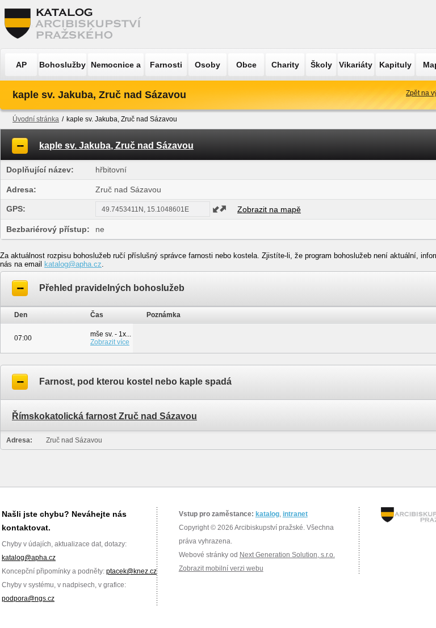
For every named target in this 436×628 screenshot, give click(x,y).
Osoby (207, 64)
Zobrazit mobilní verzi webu (221, 568)
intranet (295, 514)
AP (21, 64)
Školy (321, 64)
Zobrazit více (109, 342)
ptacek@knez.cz (131, 571)
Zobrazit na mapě (269, 209)
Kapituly (395, 64)
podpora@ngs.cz (28, 598)
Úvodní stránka (35, 119)
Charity (285, 64)
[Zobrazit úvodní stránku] (76, 24)
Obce (246, 64)
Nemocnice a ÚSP (116, 68)
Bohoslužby (62, 64)
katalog (267, 514)
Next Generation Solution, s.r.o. (287, 555)
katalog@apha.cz (73, 264)
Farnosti (166, 64)
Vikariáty (355, 64)
